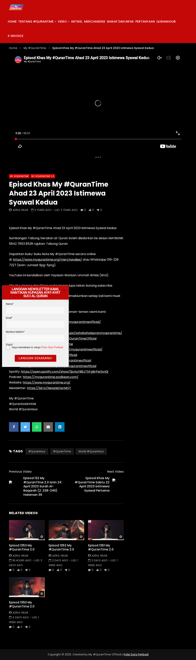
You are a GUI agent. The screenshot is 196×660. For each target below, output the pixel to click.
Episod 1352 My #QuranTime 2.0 (61, 547)
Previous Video (20, 471)
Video (62, 21)
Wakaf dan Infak (120, 21)
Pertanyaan (145, 21)
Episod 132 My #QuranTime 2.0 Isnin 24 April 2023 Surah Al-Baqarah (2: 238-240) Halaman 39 (42, 486)
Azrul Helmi (20, 210)
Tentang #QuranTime (36, 21)
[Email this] (48, 427)
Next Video (115, 471)
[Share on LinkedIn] (60, 427)
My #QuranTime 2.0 (42, 176)
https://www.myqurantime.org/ (46, 382)
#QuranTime (62, 451)
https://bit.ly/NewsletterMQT (49, 388)
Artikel (76, 21)
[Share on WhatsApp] (37, 427)
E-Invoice (15, 36)
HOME (12, 21)
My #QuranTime (35, 48)
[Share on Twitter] (25, 427)
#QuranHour (36, 451)
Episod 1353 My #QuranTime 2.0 (21, 547)
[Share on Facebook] (14, 427)
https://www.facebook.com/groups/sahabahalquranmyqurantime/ (71, 333)
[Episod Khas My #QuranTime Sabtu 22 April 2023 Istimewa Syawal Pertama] (118, 484)
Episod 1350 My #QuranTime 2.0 (21, 604)
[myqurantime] (16, 7)
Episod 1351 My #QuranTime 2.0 (101, 547)
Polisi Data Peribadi (136, 654)
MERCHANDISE (94, 21)
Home (13, 48)
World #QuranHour (91, 451)
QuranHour (166, 21)
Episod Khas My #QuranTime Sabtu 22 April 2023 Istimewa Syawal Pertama (92, 484)
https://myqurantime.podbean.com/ (50, 377)
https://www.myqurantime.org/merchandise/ (47, 259)
